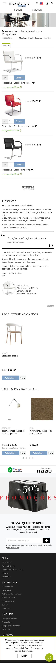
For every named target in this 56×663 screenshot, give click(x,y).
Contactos (6, 576)
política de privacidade (25, 651)
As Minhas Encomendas (11, 594)
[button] (23, 458)
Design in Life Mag (9, 618)
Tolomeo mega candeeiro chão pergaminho (13, 432)
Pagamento (6, 562)
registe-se (6, 590)
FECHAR (24, 656)
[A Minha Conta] (37, 3)
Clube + (5, 573)
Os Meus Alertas (8, 601)
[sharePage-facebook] (39, 471)
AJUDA (5, 558)
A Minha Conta (9, 582)
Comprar (6, 46)
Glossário (6, 629)
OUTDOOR (37, 10)
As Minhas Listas (8, 597)
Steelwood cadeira (10, 356)
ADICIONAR (10, 378)
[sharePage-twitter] (42, 471)
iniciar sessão (7, 586)
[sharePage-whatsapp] (46, 471)
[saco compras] (47, 3)
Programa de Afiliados (11, 625)
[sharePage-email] (50, 471)
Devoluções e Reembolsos (12, 569)
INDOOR (18, 10)
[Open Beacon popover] (49, 657)
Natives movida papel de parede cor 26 (41, 432)
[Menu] (4, 2)
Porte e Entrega (8, 566)
